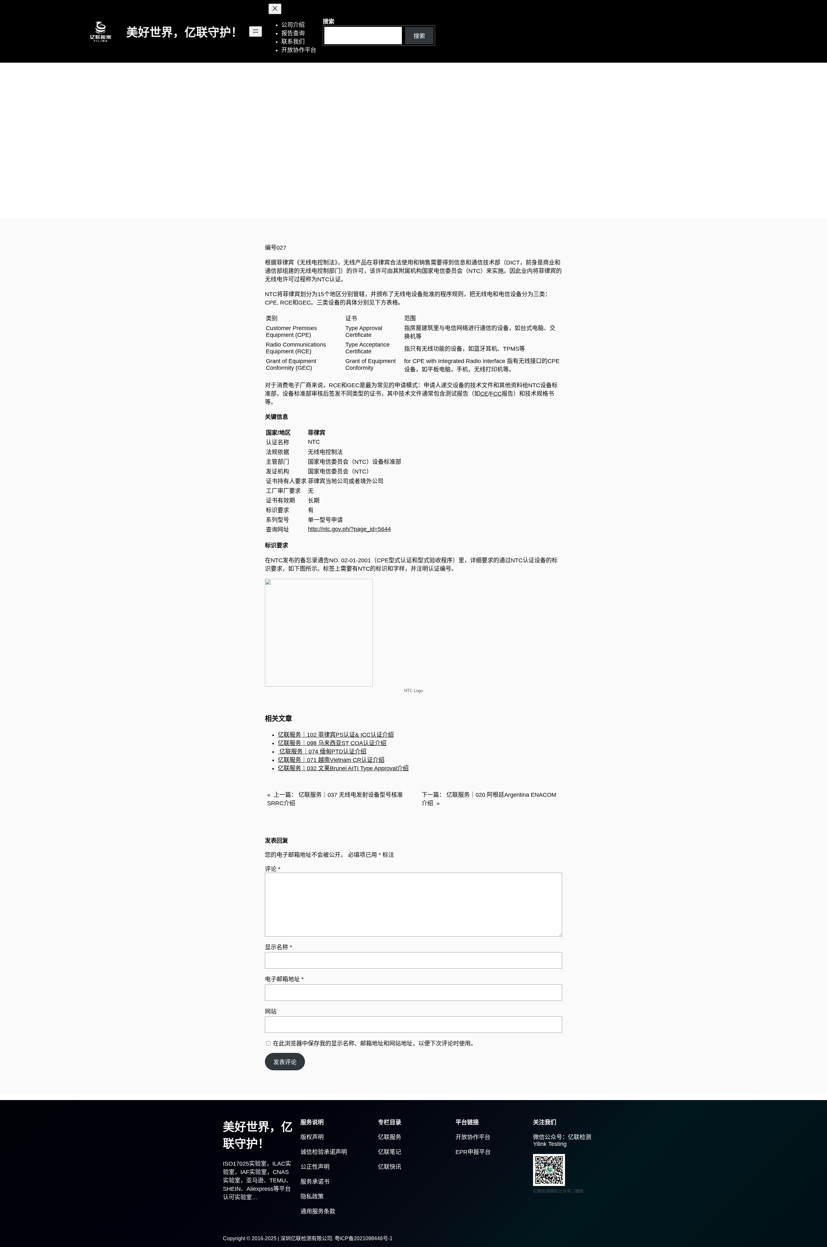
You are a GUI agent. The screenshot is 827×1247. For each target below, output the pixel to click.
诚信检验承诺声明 (323, 1152)
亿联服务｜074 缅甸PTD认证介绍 (322, 751)
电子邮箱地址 (284, 979)
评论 (272, 869)
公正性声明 (315, 1167)
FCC (496, 393)
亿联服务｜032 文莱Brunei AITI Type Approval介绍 (343, 768)
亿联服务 (389, 1137)
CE (484, 393)
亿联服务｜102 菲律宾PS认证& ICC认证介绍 (336, 735)
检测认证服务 (278, 189)
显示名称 (278, 947)
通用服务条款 (317, 1211)
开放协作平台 (472, 1137)
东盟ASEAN (242, 189)
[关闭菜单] (274, 9)
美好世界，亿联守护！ (184, 32)
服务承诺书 (315, 1182)
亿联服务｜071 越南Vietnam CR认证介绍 (331, 760)
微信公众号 (547, 1137)
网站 (271, 1011)
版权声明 (312, 1137)
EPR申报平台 (473, 1152)
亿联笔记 (389, 1152)
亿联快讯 (389, 1167)
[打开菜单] (255, 31)
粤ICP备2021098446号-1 (364, 1238)
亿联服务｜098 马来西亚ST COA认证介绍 (332, 743)
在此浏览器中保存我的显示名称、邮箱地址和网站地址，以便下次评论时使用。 (374, 1043)
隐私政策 (312, 1196)
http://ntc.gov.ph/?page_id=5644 (349, 529)
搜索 (328, 21)
